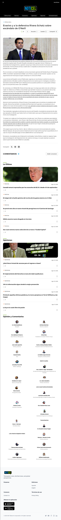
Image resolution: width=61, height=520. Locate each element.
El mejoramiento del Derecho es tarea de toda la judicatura (23, 274)
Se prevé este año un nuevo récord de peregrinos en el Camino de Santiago (28, 208)
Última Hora (7, 15)
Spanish (34, 485)
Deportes (42, 15)
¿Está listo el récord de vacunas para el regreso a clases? (22, 263)
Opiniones (34, 15)
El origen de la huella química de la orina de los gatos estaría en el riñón (27, 198)
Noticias (16, 15)
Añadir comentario (52, 154)
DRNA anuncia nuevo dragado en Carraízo (17, 219)
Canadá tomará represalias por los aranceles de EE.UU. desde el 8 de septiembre (30, 187)
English (33, 488)
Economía (25, 15)
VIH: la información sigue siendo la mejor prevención (21, 284)
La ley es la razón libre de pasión (14, 307)
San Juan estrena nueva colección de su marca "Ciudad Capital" (24, 229)
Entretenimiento (53, 15)
